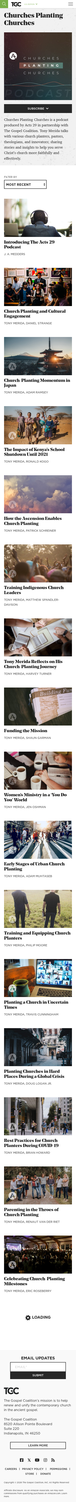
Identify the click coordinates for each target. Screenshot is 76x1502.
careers (11, 1469)
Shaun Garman (38, 738)
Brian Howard (38, 1153)
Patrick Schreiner (41, 531)
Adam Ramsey (37, 392)
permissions (59, 1469)
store (30, 1474)
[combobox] (25, 184)
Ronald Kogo (37, 461)
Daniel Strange (39, 323)
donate (45, 1474)
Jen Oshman (36, 807)
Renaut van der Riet (43, 1222)
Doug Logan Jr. (39, 1084)
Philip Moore (36, 945)
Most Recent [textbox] (18, 184)
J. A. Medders (14, 254)
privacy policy (33, 1469)
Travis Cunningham (42, 1014)
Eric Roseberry (38, 1291)
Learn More (38, 1445)
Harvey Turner (38, 674)
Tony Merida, (15, 323)
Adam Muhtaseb (39, 876)
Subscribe (36, 109)
